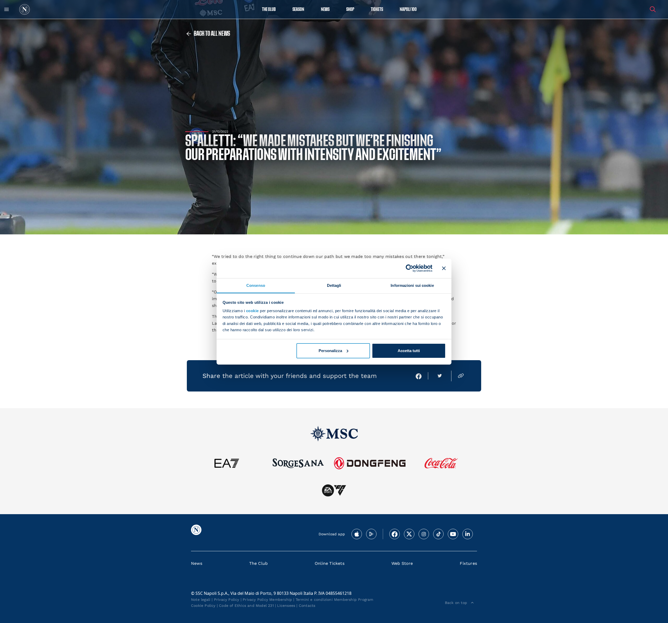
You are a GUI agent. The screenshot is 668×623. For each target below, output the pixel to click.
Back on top (456, 603)
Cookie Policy (203, 605)
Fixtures (468, 563)
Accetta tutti (409, 350)
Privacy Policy (226, 599)
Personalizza (330, 350)
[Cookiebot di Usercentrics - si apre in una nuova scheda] (409, 268)
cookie (252, 310)
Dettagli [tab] (334, 285)
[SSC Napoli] (24, 9)
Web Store (402, 563)
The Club (258, 563)
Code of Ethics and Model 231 (246, 605)
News (196, 563)
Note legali (200, 599)
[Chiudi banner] (444, 268)
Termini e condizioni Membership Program (334, 599)
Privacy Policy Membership (267, 599)
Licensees (286, 605)
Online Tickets (329, 563)
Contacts (307, 605)
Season (298, 9)
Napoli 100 (408, 9)
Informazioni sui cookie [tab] (412, 285)
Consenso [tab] (255, 285)
